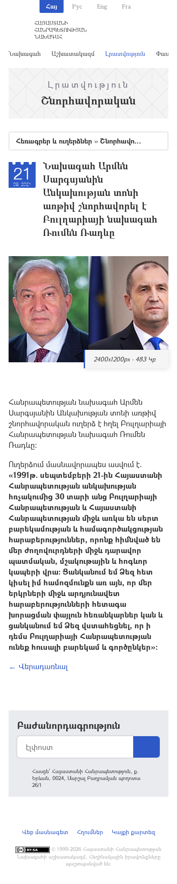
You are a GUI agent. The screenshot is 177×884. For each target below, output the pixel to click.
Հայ (51, 6)
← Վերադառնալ (38, 666)
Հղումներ (90, 832)
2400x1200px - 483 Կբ (125, 359)
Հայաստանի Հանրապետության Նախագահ (60, 29)
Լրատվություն (125, 53)
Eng (102, 6)
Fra (126, 6)
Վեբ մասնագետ (45, 832)
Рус (77, 6)
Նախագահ (25, 53)
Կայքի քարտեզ (133, 832)
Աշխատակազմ (73, 53)
